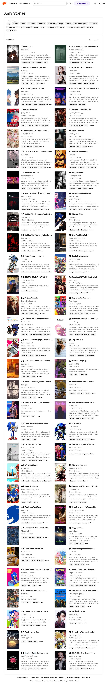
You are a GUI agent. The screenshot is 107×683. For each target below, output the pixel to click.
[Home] (4, 3)
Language (53, 677)
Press (88, 677)
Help (65, 681)
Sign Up (102, 3)
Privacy (38, 681)
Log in (95, 3)
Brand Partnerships (73, 677)
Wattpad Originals (23, 677)
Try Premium (83, 3)
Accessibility (58, 681)
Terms (32, 681)
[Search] (35, 3)
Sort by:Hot (93, 40)
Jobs (83, 677)
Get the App (45, 677)
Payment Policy (47, 681)
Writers (61, 677)
